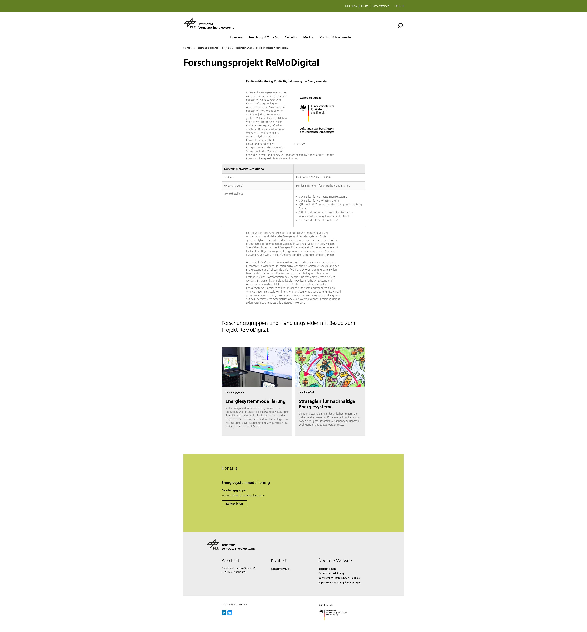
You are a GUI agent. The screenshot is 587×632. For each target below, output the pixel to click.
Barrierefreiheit (380, 6)
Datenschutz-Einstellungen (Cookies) (339, 577)
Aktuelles (291, 37)
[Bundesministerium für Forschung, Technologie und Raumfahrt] (336, 623)
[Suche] (400, 25)
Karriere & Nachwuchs (335, 37)
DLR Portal (351, 6)
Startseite (188, 48)
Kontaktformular (280, 568)
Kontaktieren (234, 503)
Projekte (226, 48)
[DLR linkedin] (224, 614)
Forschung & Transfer (264, 37)
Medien (308, 37)
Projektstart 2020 (243, 48)
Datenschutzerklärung (331, 573)
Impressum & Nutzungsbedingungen (339, 582)
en (402, 6)
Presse (364, 6)
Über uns (236, 37)
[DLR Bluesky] (229, 614)
